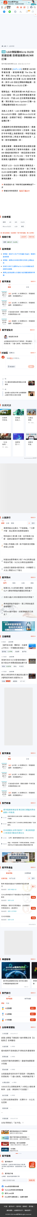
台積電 (9, 1014)
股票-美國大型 (12, 889)
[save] (26, 11)
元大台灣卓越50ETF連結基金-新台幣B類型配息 (15, 895)
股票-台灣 (11, 900)
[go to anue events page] (28, 7)
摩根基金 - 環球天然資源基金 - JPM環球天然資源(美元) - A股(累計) (15, 906)
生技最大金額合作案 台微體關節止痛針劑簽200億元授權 (15, 393)
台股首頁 (23, 237)
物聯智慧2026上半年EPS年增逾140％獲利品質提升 (18, 443)
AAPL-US (17, 69)
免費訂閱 (32, 1180)
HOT (10, 293)
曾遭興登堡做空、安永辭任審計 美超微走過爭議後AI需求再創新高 (5, 419)
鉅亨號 (19, 1206)
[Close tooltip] (31, 16)
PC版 (5, 1206)
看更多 (33, 281)
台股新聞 (11, 46)
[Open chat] (33, 11)
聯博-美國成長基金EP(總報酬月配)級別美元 (15, 884)
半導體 (9, 1020)
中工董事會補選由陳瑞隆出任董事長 (15, 383)
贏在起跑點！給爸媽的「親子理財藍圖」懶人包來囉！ (19, 233)
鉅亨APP (12, 1206)
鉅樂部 (25, 1206)
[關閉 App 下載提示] (2, 2)
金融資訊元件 (18, 1210)
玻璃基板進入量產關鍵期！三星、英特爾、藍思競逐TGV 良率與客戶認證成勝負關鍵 (17, 419)
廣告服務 (9, 1210)
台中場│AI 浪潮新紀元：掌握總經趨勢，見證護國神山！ (21, 294)
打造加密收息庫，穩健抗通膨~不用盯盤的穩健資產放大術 (21, 313)
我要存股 (31, 237)
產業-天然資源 (12, 911)
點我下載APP (24, 190)
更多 (33, 523)
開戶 (33, 886)
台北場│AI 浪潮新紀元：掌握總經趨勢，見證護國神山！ (21, 303)
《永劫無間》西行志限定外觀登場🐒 (4, 443)
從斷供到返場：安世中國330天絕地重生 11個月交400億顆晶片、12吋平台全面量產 (31, 443)
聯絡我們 (27, 1210)
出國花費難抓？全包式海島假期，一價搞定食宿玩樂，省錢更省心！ (30, 419)
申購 (33, 897)
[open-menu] (2, 7)
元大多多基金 (5, 916)
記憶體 (9, 1008)
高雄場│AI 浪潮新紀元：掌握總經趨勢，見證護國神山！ (21, 322)
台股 (5, 46)
